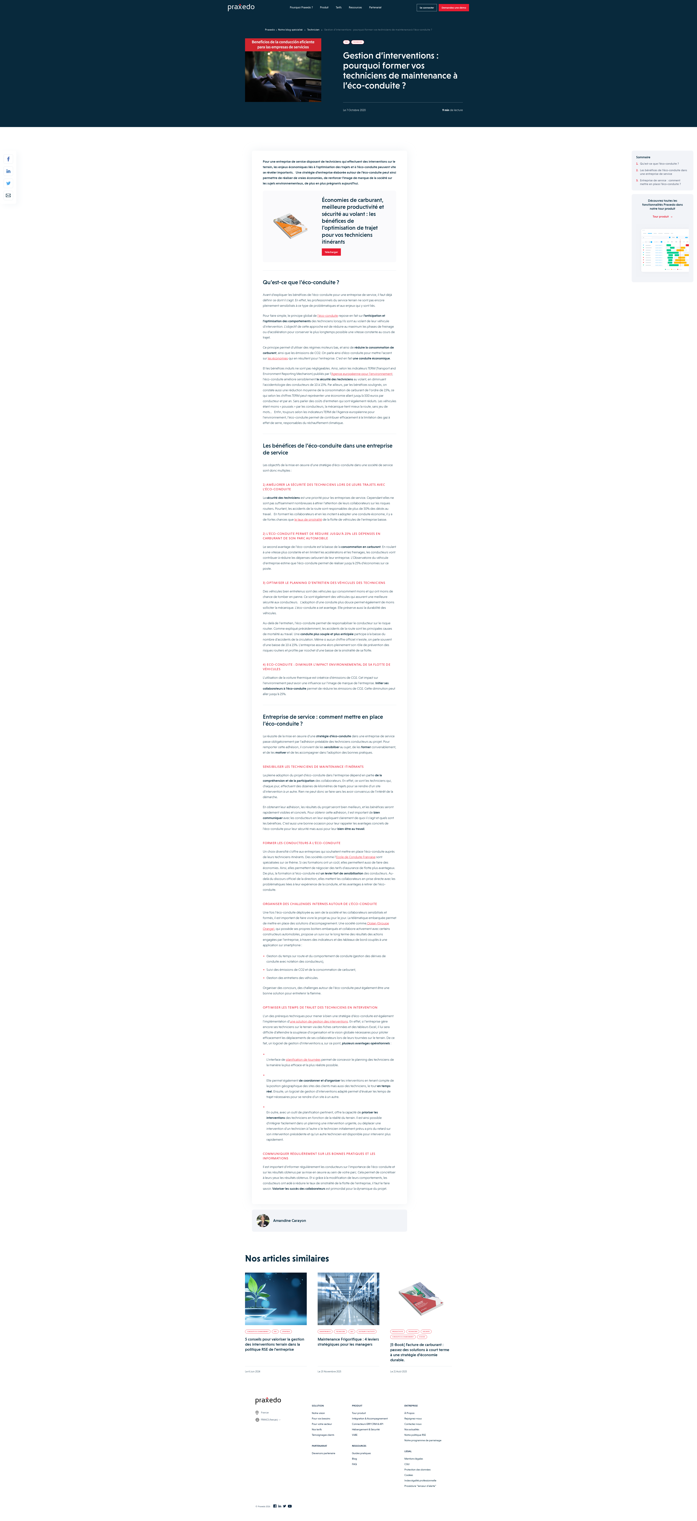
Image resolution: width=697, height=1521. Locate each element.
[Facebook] (8, 159)
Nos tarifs (317, 1429)
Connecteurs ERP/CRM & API (367, 1424)
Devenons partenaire (323, 1453)
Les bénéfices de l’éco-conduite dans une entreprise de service (663, 172)
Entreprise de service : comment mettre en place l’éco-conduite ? (660, 182)
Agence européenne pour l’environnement (361, 374)
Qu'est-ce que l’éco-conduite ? (659, 163)
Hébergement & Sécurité (366, 1429)
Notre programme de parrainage (422, 1440)
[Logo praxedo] (284, 1401)
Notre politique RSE (415, 1434)
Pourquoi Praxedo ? (301, 7)
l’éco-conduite (327, 315)
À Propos (409, 1413)
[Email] (8, 195)
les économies (278, 358)
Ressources (355, 7)
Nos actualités (411, 1429)
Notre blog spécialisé (290, 29)
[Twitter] (8, 183)
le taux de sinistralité (308, 519)
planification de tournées (303, 1059)
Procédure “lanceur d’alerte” (420, 1485)
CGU (406, 1464)
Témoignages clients (323, 1434)
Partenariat (375, 7)
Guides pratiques (361, 1453)
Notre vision (318, 1413)
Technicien (313, 29)
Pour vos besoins (321, 1418)
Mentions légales (413, 1458)
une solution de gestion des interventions (319, 1021)
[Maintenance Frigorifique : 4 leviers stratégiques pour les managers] (348, 1299)
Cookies (408, 1475)
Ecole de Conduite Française (356, 857)
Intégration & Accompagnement (370, 1418)
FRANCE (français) (269, 1419)
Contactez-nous (412, 1424)
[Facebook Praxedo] (274, 1506)
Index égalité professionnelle (420, 1480)
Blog (354, 1458)
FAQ (354, 1464)
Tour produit (359, 1413)
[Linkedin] (8, 171)
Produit (324, 7)
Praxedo (270, 29)
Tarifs (339, 7)
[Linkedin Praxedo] (279, 1506)
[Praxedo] (241, 7)
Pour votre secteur (322, 1424)
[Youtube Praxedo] (290, 1506)
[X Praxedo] (284, 1506)
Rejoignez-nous (413, 1418)
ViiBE (354, 1434)
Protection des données (417, 1469)
